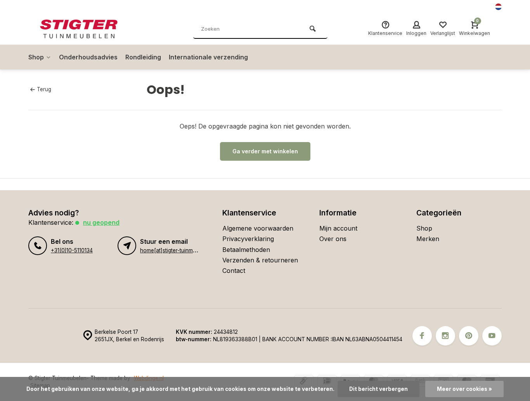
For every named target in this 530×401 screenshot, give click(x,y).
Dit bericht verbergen (378, 389)
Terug (44, 89)
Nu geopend (101, 222)
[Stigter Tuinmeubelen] (86, 29)
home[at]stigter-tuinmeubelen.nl (179, 250)
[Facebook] (422, 335)
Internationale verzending (208, 57)
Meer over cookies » (464, 389)
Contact (233, 270)
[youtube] (492, 335)
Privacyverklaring (248, 239)
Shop (36, 57)
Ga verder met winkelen (265, 151)
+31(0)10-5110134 (72, 250)
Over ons (332, 239)
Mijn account (338, 228)
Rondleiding (143, 57)
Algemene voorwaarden (257, 228)
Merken (427, 239)
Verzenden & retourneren (260, 260)
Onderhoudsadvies (88, 57)
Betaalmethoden (246, 249)
